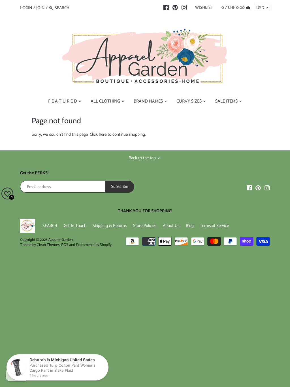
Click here (98, 134)
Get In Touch (75, 225)
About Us (171, 225)
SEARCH (49, 225)
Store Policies (144, 225)
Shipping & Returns (110, 225)
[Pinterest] (175, 7)
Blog (190, 225)
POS (64, 245)
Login (26, 7)
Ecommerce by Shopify (94, 245)
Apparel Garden (60, 240)
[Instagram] (184, 7)
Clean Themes (48, 245)
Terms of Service (214, 225)
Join (40, 7)
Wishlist (204, 7)
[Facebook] (166, 7)
